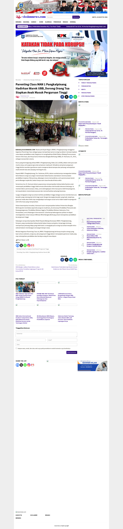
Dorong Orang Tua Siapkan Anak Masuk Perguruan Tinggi (33, 249)
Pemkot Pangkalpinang (88, 83)
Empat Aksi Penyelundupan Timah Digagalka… (90, 124)
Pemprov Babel (91, 226)
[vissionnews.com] (31, 17)
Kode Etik (19, 515)
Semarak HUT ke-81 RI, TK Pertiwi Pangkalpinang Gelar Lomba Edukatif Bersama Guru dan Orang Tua (83, 26)
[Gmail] (32, 245)
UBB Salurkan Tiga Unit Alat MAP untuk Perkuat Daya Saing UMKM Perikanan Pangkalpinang (24, 296)
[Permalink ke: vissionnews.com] (18, 97)
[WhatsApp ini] (75, 97)
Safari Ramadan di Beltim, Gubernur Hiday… (95, 229)
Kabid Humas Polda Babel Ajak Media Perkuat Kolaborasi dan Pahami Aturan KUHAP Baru (64, 267)
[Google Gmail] (32, 365)
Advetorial (90, 218)
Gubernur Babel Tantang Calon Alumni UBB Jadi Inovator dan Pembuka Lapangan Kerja (66, 318)
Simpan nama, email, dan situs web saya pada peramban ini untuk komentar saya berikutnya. (44, 348)
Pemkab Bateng (86, 86)
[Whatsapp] (25, 245)
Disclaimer (33, 515)
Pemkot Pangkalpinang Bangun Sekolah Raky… (94, 245)
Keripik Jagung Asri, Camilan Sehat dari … (96, 252)
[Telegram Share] (71, 97)
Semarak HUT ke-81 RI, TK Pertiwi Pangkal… (93, 131)
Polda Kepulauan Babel (85, 122)
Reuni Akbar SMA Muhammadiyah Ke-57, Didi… (94, 237)
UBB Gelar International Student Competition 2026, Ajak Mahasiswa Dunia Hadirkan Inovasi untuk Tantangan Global (24, 319)
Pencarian (76, 17)
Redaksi (47, 515)
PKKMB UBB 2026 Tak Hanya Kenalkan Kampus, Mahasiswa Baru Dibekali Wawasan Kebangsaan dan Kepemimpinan (46, 297)
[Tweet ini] (67, 97)
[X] (21, 245)
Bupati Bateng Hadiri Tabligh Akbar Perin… (94, 222)
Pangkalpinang (86, 93)
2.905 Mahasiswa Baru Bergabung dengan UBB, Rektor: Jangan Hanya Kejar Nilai (67, 296)
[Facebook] (17, 245)
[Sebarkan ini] (62, 97)
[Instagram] (28, 245)
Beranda (18, 518)
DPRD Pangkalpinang (88, 96)
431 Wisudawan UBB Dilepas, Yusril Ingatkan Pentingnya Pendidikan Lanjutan (45, 317)
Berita (83, 89)
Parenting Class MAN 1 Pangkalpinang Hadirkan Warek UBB (33, 252)
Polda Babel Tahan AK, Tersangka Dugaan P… (96, 139)
